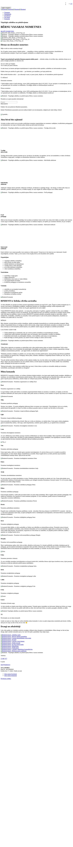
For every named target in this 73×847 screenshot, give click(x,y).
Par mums (7, 17)
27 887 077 (4, 658)
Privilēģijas (7, 15)
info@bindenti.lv (5, 664)
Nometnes (7, 12)
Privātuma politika (6, 678)
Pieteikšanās (7, 14)
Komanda (7, 19)
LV (71, 3)
